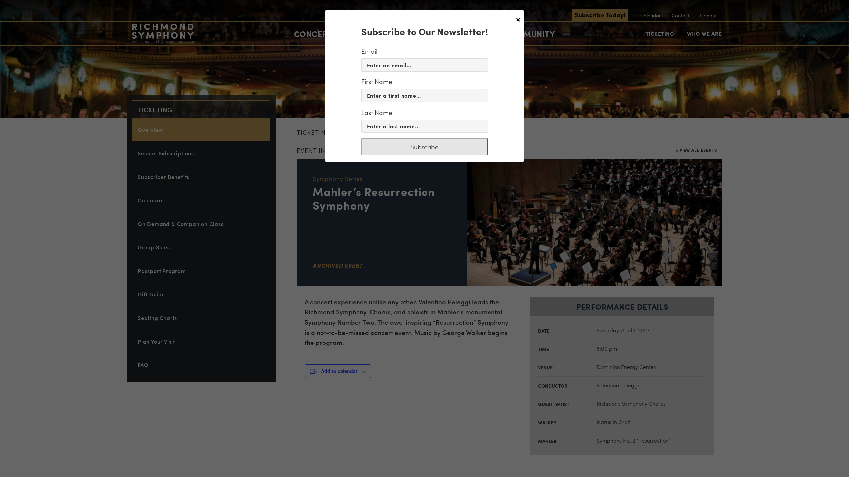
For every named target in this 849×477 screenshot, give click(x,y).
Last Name (376, 112)
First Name (376, 81)
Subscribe (424, 146)
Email (369, 51)
